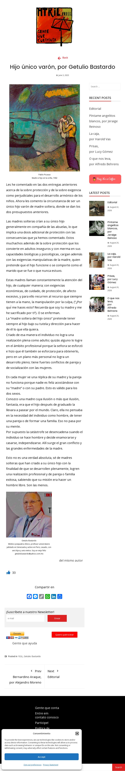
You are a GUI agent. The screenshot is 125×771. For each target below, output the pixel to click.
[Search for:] (104, 86)
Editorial (53, 674)
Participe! (41, 723)
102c (20, 656)
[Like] (8, 573)
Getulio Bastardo (32, 656)
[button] (77, 733)
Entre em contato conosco (47, 715)
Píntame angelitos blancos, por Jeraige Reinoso (103, 121)
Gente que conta (47, 708)
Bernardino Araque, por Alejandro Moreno (25, 676)
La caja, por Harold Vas (113, 257)
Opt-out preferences (32, 765)
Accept (41, 756)
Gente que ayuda (24, 643)
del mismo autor (71, 560)
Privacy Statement (50, 765)
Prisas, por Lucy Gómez (112, 279)
